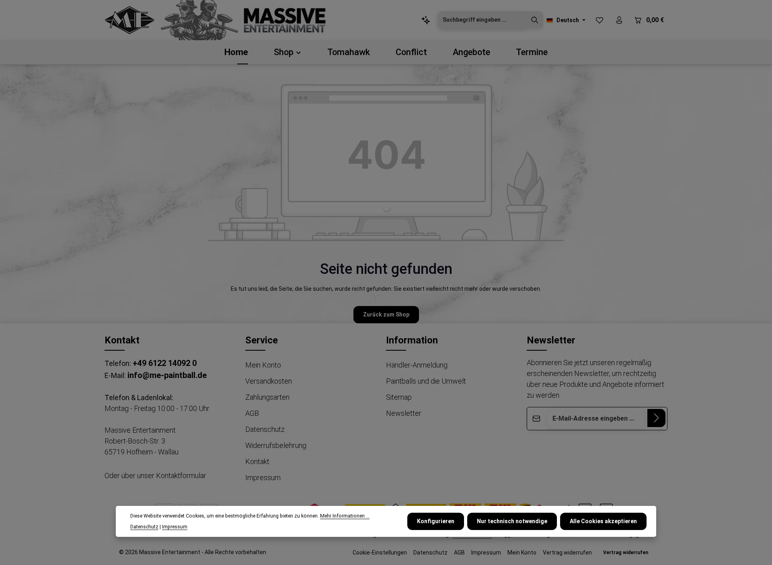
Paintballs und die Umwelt (426, 381)
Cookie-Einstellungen (380, 552)
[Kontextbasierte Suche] (426, 20)
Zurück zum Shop (386, 314)
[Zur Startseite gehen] (130, 20)
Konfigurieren (435, 521)
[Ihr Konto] (619, 20)
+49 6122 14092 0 (165, 363)
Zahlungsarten (267, 397)
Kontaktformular (181, 475)
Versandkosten (268, 381)
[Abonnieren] (656, 418)
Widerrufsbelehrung (275, 445)
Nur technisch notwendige (512, 521)
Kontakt (257, 461)
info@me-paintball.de (167, 375)
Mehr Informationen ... (345, 516)
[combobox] (482, 20)
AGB (252, 413)
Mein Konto (263, 365)
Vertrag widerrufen (567, 552)
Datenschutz (265, 429)
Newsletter (403, 413)
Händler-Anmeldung (417, 365)
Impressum (263, 477)
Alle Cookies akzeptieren (603, 521)
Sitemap (399, 397)
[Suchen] (534, 20)
